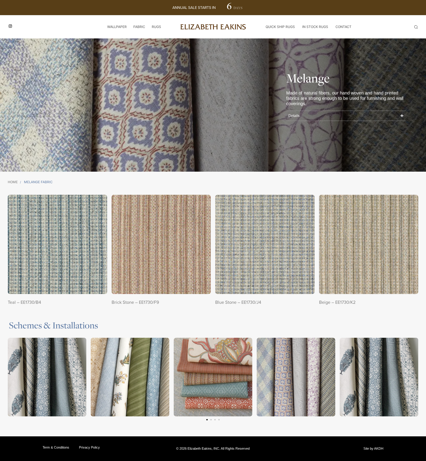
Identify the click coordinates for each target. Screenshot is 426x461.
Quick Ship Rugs (280, 27)
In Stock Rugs (315, 27)
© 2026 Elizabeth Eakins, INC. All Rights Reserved (213, 448)
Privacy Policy (89, 447)
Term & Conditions (56, 447)
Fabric (139, 27)
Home (13, 182)
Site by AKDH (373, 448)
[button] (416, 27)
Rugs (156, 27)
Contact (343, 27)
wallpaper (117, 27)
